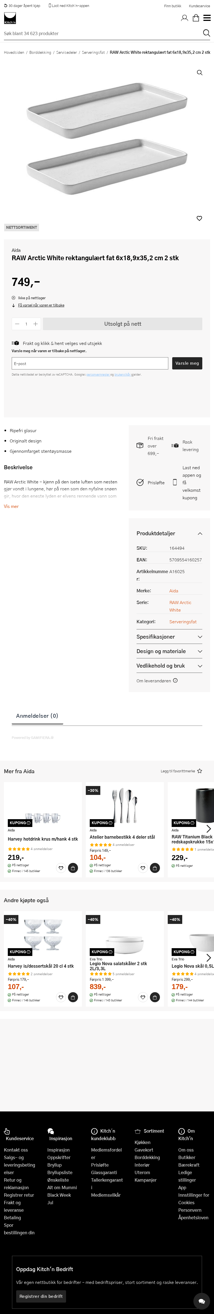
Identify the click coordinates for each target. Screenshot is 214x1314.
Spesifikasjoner (156, 636)
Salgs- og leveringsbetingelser (19, 1165)
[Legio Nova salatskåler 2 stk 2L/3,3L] (125, 934)
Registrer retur (19, 1195)
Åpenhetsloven (193, 1217)
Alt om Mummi (62, 1187)
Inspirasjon (58, 1150)
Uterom (142, 1172)
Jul (50, 1202)
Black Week (59, 1195)
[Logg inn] (184, 18)
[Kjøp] (73, 868)
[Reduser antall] (17, 324)
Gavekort (144, 1150)
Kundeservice (199, 5)
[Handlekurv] (196, 18)
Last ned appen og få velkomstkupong (192, 482)
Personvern (189, 1210)
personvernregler (98, 374)
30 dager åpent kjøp (24, 5)
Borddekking (40, 52)
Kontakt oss (16, 1150)
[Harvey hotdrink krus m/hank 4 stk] (43, 805)
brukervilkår (123, 374)
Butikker (186, 1157)
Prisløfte (156, 482)
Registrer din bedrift (41, 1296)
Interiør (142, 1165)
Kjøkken (142, 1142)
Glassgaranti (104, 1172)
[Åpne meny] (206, 18)
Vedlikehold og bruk (161, 665)
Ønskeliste (58, 1180)
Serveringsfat (93, 52)
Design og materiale (161, 651)
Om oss (186, 1150)
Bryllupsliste (59, 1172)
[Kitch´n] (10, 18)
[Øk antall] (36, 324)
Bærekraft (189, 1165)
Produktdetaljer (156, 533)
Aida (16, 250)
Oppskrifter (58, 1157)
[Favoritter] (61, 868)
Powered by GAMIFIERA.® (33, 737)
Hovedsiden (14, 52)
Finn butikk (172, 5)
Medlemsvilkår (106, 1195)
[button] (199, 218)
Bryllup (54, 1165)
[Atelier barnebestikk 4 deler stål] (125, 805)
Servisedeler (66, 52)
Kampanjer (146, 1180)
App (182, 1187)
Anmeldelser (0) (37, 715)
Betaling (12, 1217)
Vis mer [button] (11, 506)
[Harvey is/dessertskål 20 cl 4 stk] (43, 934)
